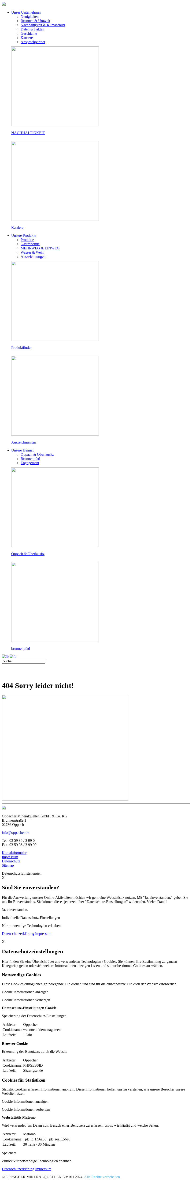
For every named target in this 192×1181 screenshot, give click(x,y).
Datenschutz (11, 861)
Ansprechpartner (33, 42)
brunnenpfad (20, 649)
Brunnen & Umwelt (35, 21)
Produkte (27, 240)
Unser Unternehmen (26, 12)
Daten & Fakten (32, 29)
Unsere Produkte (23, 235)
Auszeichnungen (33, 257)
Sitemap (8, 865)
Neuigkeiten (30, 17)
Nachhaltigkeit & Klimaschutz (43, 25)
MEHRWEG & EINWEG (40, 248)
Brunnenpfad (30, 459)
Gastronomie (30, 244)
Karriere (27, 38)
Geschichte (29, 33)
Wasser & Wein (32, 252)
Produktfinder (21, 348)
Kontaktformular (14, 853)
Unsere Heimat (22, 450)
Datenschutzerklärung (18, 934)
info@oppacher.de (15, 833)
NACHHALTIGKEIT (28, 133)
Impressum (10, 857)
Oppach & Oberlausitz (37, 454)
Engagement (30, 463)
